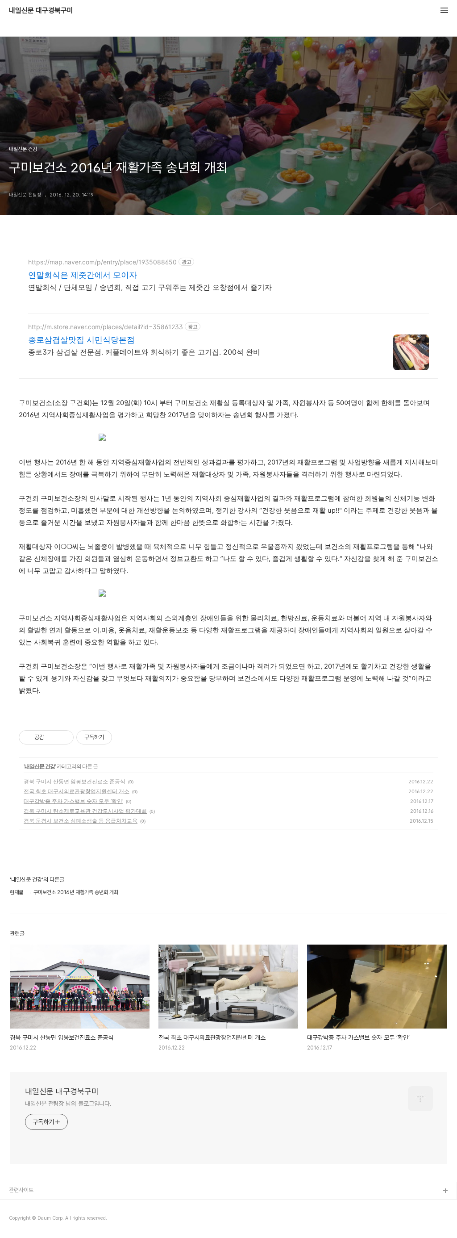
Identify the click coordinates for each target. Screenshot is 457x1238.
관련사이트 (21, 1190)
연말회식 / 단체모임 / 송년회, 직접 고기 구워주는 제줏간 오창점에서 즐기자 (150, 287)
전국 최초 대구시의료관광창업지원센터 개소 (76, 791)
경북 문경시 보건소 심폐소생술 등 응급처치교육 (80, 820)
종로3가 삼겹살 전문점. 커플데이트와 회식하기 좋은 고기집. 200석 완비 (144, 351)
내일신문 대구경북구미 (41, 11)
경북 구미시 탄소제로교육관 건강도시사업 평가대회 (85, 810)
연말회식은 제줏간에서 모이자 (82, 275)
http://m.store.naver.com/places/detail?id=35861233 (105, 326)
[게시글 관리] (63, 737)
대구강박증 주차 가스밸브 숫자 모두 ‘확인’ (73, 801)
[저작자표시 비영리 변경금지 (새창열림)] (124, 737)
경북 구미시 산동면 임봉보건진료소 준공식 (74, 781)
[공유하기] (52, 737)
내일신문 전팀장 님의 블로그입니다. (68, 1103)
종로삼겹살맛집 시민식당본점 (81, 339)
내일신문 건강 (40, 766)
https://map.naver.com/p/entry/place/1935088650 (102, 262)
